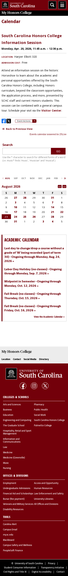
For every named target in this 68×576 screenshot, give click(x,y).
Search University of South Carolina (52, 5)
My (17, 13)
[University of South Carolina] (34, 373)
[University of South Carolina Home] (17, 4)
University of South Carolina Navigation (62, 5)
